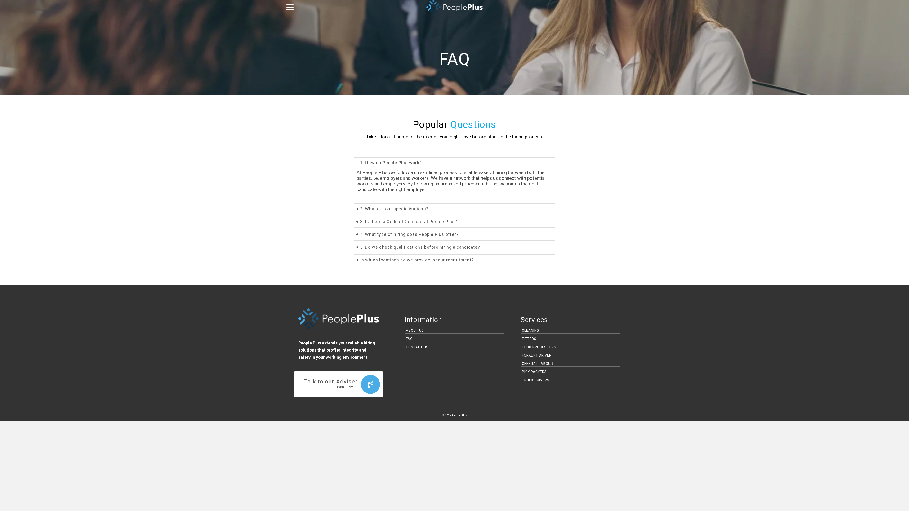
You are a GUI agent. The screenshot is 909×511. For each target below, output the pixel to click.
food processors (539, 347)
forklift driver (537, 355)
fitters (529, 339)
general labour (537, 364)
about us (415, 330)
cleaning (530, 330)
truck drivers (535, 380)
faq (409, 339)
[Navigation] (290, 7)
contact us (417, 347)
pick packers (534, 372)
